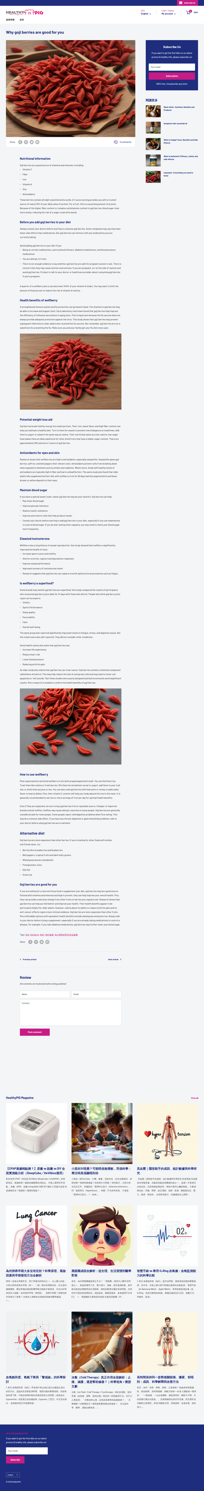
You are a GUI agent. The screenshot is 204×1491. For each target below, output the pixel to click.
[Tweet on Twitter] (32, 142)
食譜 (22, 19)
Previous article (29, 959)
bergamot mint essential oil (175, 123)
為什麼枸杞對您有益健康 (66, 934)
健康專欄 (10, 19)
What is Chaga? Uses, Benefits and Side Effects (181, 141)
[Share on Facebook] (20, 142)
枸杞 (42, 934)
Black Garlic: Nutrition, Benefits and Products (179, 108)
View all (195, 1098)
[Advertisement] (95, 1074)
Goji (27, 934)
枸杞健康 (49, 934)
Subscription (172, 76)
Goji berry (34, 934)
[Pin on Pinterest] (26, 142)
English (10, 1475)
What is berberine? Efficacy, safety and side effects (181, 157)
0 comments (125, 142)
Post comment (35, 1032)
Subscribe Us (189, 3)
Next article (113, 959)
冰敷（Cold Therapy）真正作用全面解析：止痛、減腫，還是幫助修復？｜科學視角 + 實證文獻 (101, 1381)
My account (167, 13)
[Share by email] (37, 142)
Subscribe (15, 1459)
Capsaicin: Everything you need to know (178, 174)
